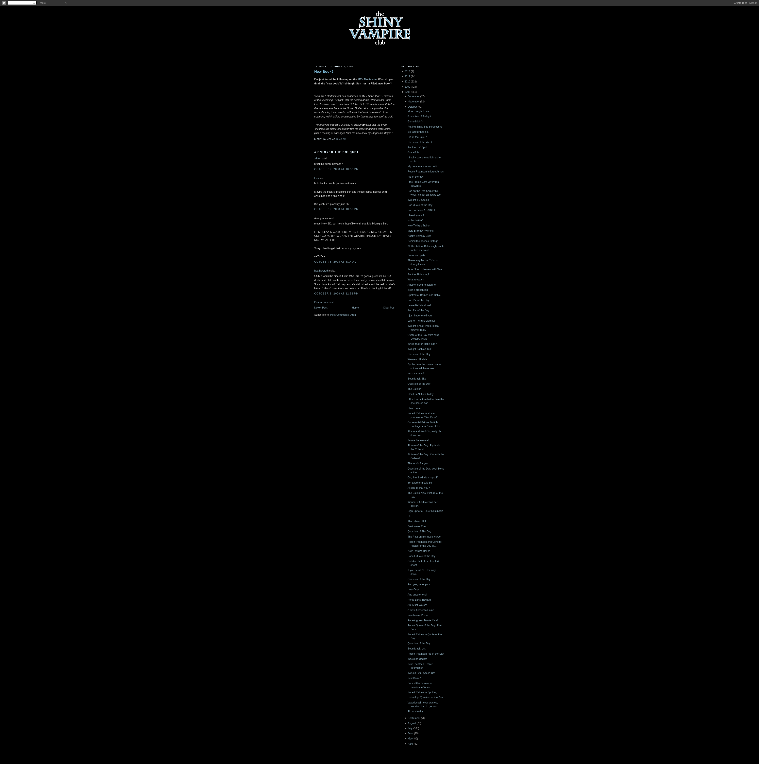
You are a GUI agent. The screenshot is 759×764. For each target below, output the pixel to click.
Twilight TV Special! (419, 199)
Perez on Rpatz (416, 255)
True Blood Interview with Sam (425, 269)
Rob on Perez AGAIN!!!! (421, 210)
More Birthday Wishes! (421, 230)
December (413, 96)
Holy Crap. (414, 589)
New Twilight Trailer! (419, 225)
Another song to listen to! (422, 284)
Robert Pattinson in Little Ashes (426, 171)
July (410, 728)
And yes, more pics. (419, 584)
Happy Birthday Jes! (419, 235)
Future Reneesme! (418, 440)
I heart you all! (416, 215)
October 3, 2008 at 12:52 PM (336, 293)
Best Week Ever (417, 526)
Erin (316, 178)
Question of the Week (420, 142)
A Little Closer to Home (421, 610)
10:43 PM (341, 139)
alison (317, 158)
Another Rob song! (418, 274)
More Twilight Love (418, 111)
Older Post (389, 307)
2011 (407, 76)
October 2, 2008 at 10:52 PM (336, 209)
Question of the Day (419, 354)
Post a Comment (324, 302)
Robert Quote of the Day (421, 556)
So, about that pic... (419, 131)
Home (355, 307)
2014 (407, 71)
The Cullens (414, 388)
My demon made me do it (422, 166)
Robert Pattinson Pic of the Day (426, 653)
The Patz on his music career (424, 536)
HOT (410, 516)
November (413, 101)
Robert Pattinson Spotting (422, 692)
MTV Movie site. (367, 79)
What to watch (416, 279)
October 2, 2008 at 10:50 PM (336, 169)
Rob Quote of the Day (420, 205)
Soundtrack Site (417, 378)
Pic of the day (416, 176)
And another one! (417, 594)
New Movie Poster (418, 615)
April (410, 743)
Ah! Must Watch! (417, 604)
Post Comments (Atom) (343, 314)
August (412, 723)
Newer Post (321, 307)
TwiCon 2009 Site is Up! (421, 672)
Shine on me (415, 408)
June (410, 733)
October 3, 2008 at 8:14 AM (335, 261)
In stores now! (416, 373)
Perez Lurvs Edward (419, 599)
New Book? (324, 72)
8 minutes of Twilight (419, 116)
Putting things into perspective (425, 126)
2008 (407, 91)
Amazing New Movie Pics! (423, 620)
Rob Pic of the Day (418, 300)
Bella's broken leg (418, 289)
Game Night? (415, 121)
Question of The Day (419, 531)
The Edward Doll (417, 521)
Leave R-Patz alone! (419, 305)
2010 (407, 81)
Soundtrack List (417, 648)
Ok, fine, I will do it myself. (423, 477)
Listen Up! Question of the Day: (426, 697)
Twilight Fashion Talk (419, 348)
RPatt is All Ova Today (421, 394)
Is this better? (415, 220)
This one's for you (418, 463)
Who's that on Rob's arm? (422, 343)
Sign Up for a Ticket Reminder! (425, 510)
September (414, 718)
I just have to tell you (420, 315)
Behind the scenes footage (423, 241)
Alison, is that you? (419, 487)
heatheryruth (321, 270)
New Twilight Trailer (419, 550)
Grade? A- (413, 152)
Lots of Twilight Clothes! (421, 320)
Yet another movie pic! (420, 482)
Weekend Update (417, 359)
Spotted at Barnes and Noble (424, 294)
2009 (407, 86)
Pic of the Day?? (417, 136)
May (410, 738)
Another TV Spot (417, 147)
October (412, 106)
